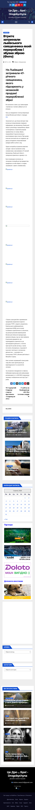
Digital (17, 806)
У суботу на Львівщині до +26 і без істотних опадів (23, 391)
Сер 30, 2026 (10, 705)
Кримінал (13, 806)
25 (10, 511)
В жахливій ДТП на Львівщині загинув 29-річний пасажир (16, 432)
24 (6, 511)
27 (17, 511)
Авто (30, 802)
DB (7, 117)
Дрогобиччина (9, 698)
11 (10, 504)
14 (21, 504)
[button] (29, 22)
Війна (7, 716)
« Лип (6, 519)
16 (29, 504)
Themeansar (29, 795)
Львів (16, 799)
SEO (22, 806)
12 (13, 504)
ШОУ (8, 806)
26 (13, 511)
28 (21, 511)
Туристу (26, 806)
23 (29, 508)
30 (29, 511)
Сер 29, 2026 (10, 741)
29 (25, 511)
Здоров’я (25, 802)
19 (13, 508)
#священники (22, 62)
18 (10, 508)
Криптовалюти (7, 802)
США (7, 751)
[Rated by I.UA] (17, 788)
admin (9, 408)
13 (17, 504)
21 (21, 508)
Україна (21, 799)
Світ (13, 802)
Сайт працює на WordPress (10, 795)
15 (25, 504)
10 (6, 504)
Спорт (20, 802)
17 (6, 508)
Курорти (26, 799)
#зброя (16, 62)
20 (17, 508)
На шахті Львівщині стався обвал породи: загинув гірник (17, 451)
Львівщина (6, 32)
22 (25, 508)
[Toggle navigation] (16, 22)
